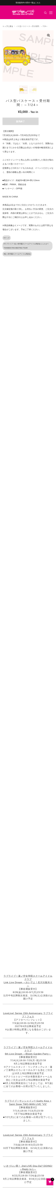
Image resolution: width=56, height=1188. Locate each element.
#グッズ (7, 238)
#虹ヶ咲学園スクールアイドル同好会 (17, 254)
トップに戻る (7, 26)
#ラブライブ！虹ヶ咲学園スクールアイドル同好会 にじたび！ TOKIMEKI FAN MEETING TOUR (26, 246)
